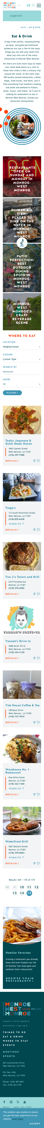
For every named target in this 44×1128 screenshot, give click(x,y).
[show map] (34, 461)
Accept (35, 1123)
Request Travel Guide (15, 1021)
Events (9, 1045)
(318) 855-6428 (16, 519)
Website (15, 524)
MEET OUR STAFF (23, 1107)
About (6, 1107)
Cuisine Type (9, 359)
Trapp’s (10, 508)
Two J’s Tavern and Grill (22, 577)
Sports (9, 1056)
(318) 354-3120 (16, 652)
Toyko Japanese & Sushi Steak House (18, 442)
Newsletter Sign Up (14, 1025)
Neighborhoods (11, 347)
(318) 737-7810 (16, 717)
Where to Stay (15, 1041)
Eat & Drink (13, 1036)
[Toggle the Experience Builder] (28, 5)
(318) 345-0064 (16, 853)
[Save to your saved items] (38, 461)
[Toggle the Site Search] (33, 5)
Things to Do (14, 1032)
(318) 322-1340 (16, 784)
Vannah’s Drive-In (18, 641)
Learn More (17, 1119)
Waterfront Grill (16, 841)
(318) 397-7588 (16, 455)
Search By (10, 367)
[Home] (12, 5)
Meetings (11, 1051)
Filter (11, 392)
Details (11, 461)
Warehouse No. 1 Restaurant (17, 771)
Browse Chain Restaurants (20, 979)
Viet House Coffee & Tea (22, 705)
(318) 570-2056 (16, 588)
